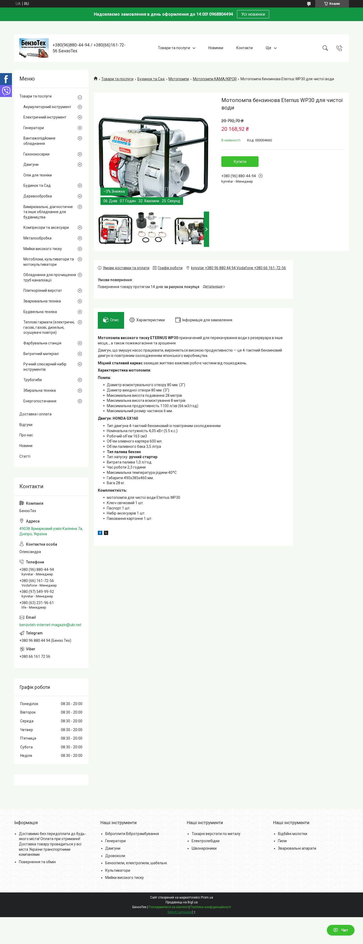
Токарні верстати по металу (216, 834)
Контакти (244, 48)
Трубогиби (32, 380)
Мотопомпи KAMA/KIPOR (215, 79)
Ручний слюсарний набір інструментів (44, 367)
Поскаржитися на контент (168, 907)
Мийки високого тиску (42, 249)
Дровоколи (115, 856)
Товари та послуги (174, 48)
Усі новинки (253, 14)
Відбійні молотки (292, 834)
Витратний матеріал (41, 354)
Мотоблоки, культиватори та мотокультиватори (48, 262)
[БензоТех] (34, 48)
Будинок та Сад (151, 79)
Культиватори (117, 870)
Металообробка (37, 238)
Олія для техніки (37, 175)
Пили (282, 841)
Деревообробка (37, 196)
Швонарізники (204, 848)
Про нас (26, 435)
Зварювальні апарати (297, 848)
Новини (25, 446)
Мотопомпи (178, 79)
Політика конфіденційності (210, 907)
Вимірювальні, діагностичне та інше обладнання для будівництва (48, 212)
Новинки (215, 48)
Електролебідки (206, 841)
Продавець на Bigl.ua (182, 902)
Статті (24, 456)
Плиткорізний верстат (42, 290)
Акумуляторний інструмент (47, 107)
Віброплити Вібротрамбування (132, 834)
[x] (106, 534)
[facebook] (100, 534)
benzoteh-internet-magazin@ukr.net (50, 625)
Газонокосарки (36, 154)
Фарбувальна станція (42, 343)
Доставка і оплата (35, 414)
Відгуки (25, 425)
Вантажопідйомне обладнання (39, 141)
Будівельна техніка (40, 312)
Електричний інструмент (44, 117)
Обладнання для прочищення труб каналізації (49, 277)
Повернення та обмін (37, 862)
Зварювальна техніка (42, 301)
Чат (344, 930)
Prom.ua (207, 897)
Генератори (33, 128)
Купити (240, 161)
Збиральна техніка (39, 390)
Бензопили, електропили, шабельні (136, 863)
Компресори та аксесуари (46, 227)
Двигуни (31, 164)
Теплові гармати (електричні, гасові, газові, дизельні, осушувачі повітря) (49, 327)
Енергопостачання (39, 401)
